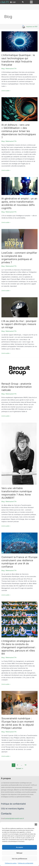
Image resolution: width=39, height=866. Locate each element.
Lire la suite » (5, 90)
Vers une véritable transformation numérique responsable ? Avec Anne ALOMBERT (16, 493)
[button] (36, 824)
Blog (2, 68)
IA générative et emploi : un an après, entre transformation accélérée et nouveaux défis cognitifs (19, 203)
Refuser (19, 853)
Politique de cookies (11, 863)
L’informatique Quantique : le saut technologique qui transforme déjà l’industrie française (18, 60)
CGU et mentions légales (12, 808)
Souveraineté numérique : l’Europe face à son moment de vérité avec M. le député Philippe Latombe (17, 723)
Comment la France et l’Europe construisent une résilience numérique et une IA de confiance (19, 562)
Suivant (19, 768)
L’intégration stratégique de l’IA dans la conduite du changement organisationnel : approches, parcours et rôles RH (18, 647)
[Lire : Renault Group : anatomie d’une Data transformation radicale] (19, 370)
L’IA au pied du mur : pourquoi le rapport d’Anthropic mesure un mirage (18, 324)
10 (25, 765)
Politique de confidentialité (25, 863)
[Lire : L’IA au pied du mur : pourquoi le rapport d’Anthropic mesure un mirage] (19, 307)
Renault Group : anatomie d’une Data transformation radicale (16, 387)
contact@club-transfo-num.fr (14, 818)
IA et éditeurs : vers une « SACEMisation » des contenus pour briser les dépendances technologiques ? (18, 131)
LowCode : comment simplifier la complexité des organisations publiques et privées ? (19, 257)
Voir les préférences (19, 859)
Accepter (19, 847)
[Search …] (23, 2)
